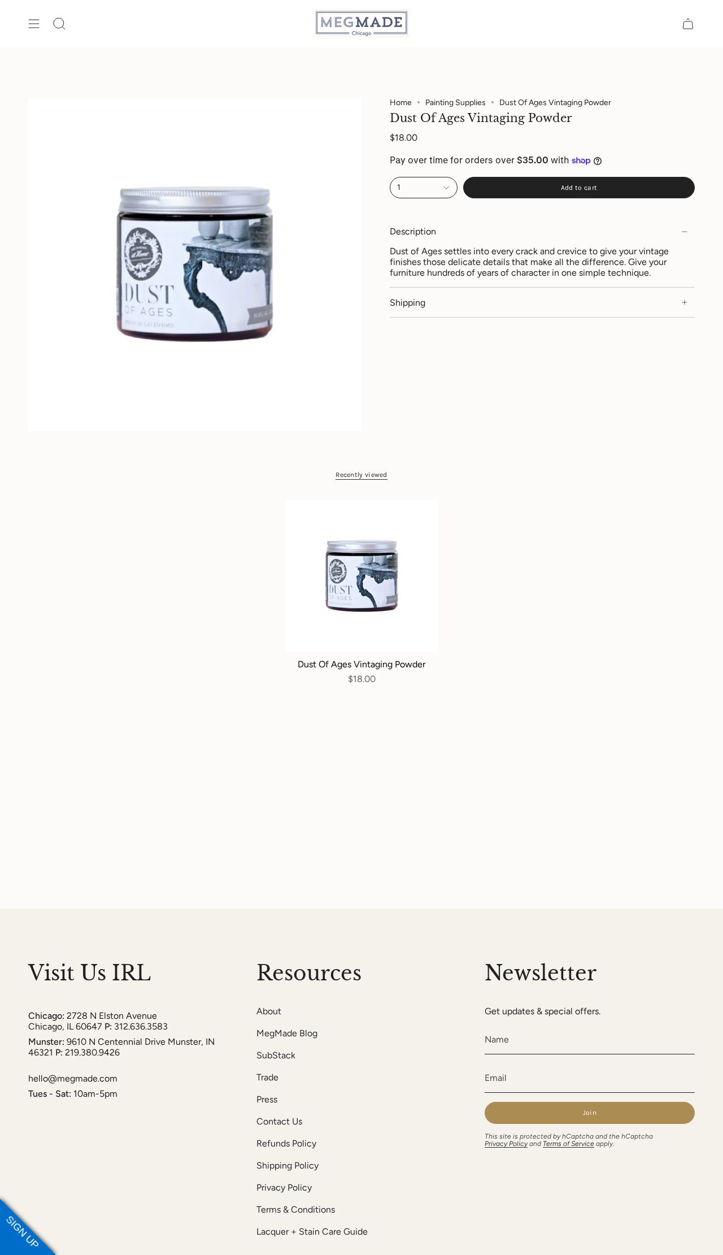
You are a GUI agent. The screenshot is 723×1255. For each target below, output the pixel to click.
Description (413, 232)
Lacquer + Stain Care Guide (312, 1231)
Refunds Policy (286, 1143)
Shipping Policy (287, 1165)
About (268, 1011)
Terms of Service (568, 1144)
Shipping (407, 302)
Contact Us (279, 1121)
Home (401, 102)
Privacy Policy (284, 1187)
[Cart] (688, 23)
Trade (267, 1077)
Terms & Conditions (295, 1209)
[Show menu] (34, 23)
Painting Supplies (455, 102)
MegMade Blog (286, 1033)
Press (266, 1099)
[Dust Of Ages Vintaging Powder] (361, 576)
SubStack (275, 1055)
